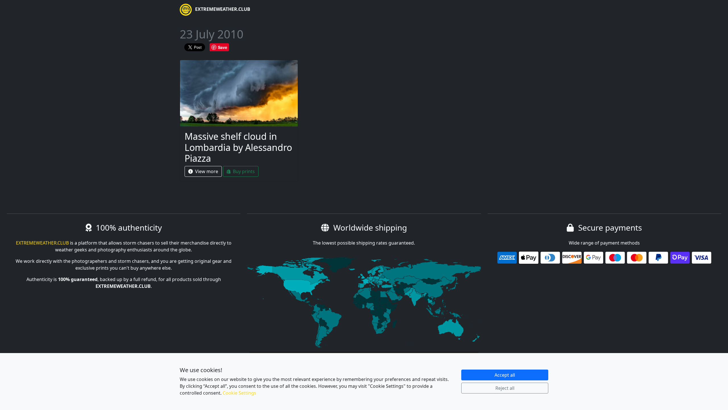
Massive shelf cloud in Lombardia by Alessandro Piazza (238, 147)
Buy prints (243, 171)
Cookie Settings (239, 393)
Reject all (504, 388)
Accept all (505, 375)
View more (206, 171)
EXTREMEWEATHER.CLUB (222, 9)
